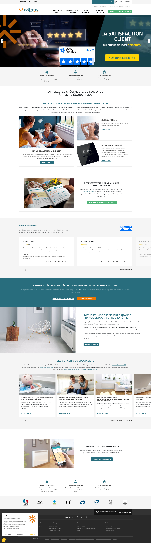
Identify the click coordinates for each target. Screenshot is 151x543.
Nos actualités (81, 526)
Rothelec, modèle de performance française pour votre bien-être (107, 316)
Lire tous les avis (125, 269)
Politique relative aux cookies (103, 539)
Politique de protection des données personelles (81, 539)
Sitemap (115, 539)
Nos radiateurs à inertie (46, 151)
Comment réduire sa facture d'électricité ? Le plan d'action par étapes (37, 398)
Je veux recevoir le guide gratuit (101, 202)
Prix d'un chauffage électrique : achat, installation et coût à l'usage (73, 398)
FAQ (78, 530)
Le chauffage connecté (111, 145)
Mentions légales (55, 539)
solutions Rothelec (88, 191)
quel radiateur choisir (119, 365)
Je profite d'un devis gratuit (63, 298)
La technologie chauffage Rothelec (86, 528)
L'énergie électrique (100, 11)
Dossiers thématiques (100, 6)
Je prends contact (85, 298)
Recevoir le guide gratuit (119, 11)
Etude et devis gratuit (54, 530)
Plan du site (64, 539)
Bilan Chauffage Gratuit (55, 528)
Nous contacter (110, 526)
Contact (47, 539)
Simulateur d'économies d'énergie (119, 6)
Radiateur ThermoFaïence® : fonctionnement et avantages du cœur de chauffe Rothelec (113, 399)
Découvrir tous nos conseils (121, 420)
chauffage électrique (46, 367)
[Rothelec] (29, 9)
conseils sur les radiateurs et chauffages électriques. (81, 369)
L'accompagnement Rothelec (113, 528)
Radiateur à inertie (57, 11)
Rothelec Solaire (110, 530)
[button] (73, 66)
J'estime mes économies (101, 459)
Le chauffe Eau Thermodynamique (109, 120)
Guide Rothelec (53, 526)
